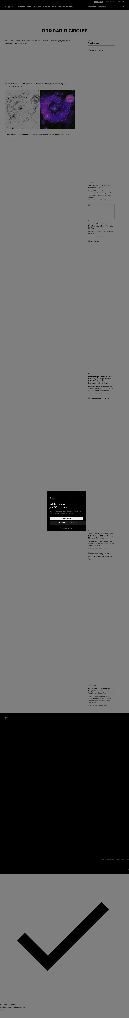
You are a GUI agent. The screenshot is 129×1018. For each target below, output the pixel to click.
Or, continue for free (66, 528)
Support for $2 (66, 518)
